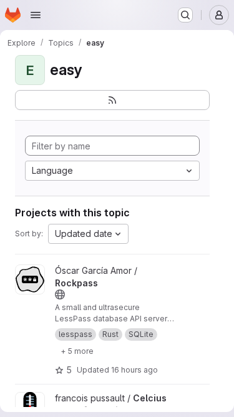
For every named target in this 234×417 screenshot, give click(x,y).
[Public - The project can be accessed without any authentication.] (60, 294)
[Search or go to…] (185, 15)
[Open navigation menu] (36, 15)
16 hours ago (134, 369)
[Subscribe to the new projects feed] (112, 100)
